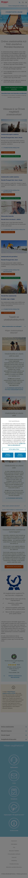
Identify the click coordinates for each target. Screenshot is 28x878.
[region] (14, 439)
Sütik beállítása (14, 449)
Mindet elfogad (20, 455)
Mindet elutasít (7, 455)
